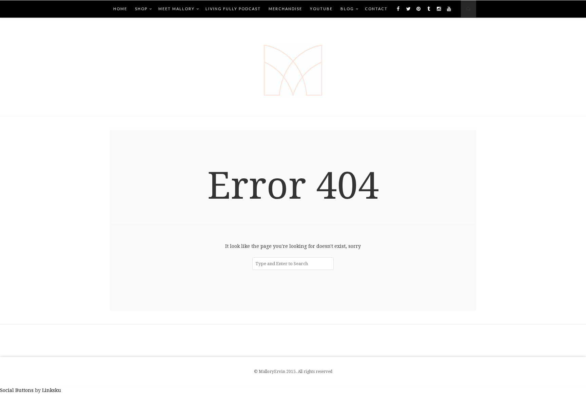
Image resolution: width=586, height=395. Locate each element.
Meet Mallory (176, 8)
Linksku (51, 390)
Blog (347, 8)
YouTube (321, 8)
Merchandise (285, 8)
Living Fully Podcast (233, 8)
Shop (141, 8)
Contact (376, 8)
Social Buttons (17, 390)
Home (120, 8)
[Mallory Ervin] (293, 67)
